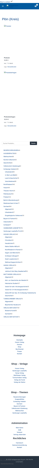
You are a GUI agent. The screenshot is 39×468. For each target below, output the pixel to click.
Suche (33, 143)
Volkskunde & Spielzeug (19, 408)
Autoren (19, 344)
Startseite (19, 340)
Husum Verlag (19, 342)
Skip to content (5, 2)
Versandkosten (11, 67)
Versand (19, 432)
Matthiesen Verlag (20, 375)
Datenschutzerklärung (19, 445)
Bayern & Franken (19, 406)
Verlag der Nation (19, 382)
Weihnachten (19, 410)
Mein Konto (19, 427)
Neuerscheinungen (19, 397)
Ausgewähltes (19, 399)
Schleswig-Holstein (19, 401)
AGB (19, 430)
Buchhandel (19, 349)
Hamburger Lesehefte (19, 371)
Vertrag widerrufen (19, 434)
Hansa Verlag (19, 373)
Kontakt (19, 353)
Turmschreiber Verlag (19, 377)
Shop (19, 347)
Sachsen (19, 404)
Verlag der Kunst (19, 380)
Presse (19, 351)
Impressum (19, 443)
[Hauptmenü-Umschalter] (3, 6)
